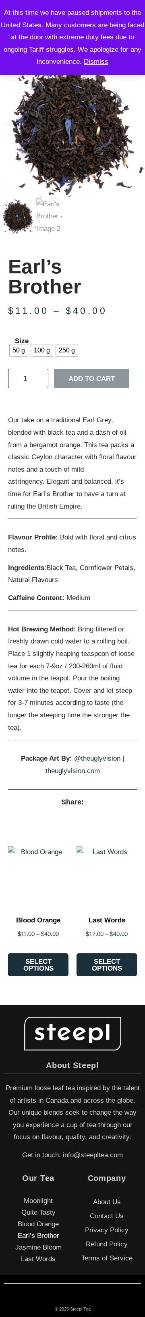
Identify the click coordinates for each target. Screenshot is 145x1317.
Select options (38, 965)
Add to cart (91, 379)
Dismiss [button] (96, 61)
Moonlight (38, 1201)
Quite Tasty (38, 1212)
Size (22, 341)
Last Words (38, 1259)
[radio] (19, 350)
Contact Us (107, 1216)
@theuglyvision (97, 758)
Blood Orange (38, 1224)
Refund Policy (107, 1244)
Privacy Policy (106, 1230)
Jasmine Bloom (38, 1247)
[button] (50, 815)
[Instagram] (81, 1299)
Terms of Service (107, 1258)
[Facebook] (64, 1299)
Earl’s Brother (38, 1236)
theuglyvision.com (73, 771)
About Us (107, 1202)
